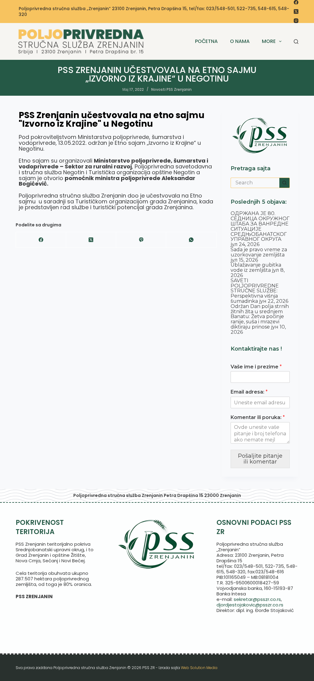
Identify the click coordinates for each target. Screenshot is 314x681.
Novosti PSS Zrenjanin (171, 89)
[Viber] (141, 240)
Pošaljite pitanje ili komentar (260, 458)
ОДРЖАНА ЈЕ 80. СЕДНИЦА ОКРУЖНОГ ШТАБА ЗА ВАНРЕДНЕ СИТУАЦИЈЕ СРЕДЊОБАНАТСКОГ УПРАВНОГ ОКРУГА (260, 226)
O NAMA (240, 41)
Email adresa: (249, 392)
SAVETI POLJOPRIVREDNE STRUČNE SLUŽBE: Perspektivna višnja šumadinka (255, 291)
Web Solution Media (199, 667)
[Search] (296, 41)
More (269, 41)
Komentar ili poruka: (258, 417)
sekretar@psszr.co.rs (257, 599)
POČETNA (206, 41)
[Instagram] (296, 20)
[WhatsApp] (191, 240)
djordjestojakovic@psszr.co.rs (249, 605)
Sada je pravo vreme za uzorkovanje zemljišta (259, 252)
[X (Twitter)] (296, 11)
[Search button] (284, 183)
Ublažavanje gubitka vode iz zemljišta (256, 267)
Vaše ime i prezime (256, 367)
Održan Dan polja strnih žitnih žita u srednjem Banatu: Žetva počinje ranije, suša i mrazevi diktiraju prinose (260, 316)
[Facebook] (296, 2)
